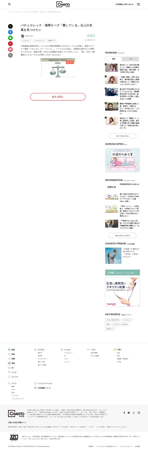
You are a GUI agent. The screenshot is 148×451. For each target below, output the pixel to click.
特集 (13, 354)
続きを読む (58, 96)
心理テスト (109, 329)
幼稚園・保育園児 (122, 359)
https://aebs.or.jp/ (55, 439)
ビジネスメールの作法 (120, 324)
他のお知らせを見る (122, 235)
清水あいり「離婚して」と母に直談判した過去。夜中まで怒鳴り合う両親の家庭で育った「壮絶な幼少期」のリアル (129, 123)
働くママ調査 (42, 365)
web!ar (20, 427)
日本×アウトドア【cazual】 (60, 427)
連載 (13, 359)
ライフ (14, 383)
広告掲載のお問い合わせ (124, 4)
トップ (10, 11)
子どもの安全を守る (112, 320)
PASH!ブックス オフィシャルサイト (117, 427)
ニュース (15, 377)
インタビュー (26, 40)
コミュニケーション (18, 398)
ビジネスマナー (43, 359)
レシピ (14, 372)
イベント (67, 362)
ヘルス (93, 350)
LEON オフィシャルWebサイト (78, 427)
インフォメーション (45, 383)
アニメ (66, 359)
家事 (13, 386)
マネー (14, 389)
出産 (118, 356)
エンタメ (17, 11)
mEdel (25, 427)
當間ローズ (51, 40)
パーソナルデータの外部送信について (106, 446)
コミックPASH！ (101, 427)
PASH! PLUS (31, 427)
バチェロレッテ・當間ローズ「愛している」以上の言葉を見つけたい (42, 11)
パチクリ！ (92, 427)
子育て (119, 350)
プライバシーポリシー (126, 446)
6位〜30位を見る (122, 136)
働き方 (40, 353)
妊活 (118, 353)
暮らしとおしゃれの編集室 (43, 427)
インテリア (15, 395)
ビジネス (41, 350)
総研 (13, 350)
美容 (13, 392)
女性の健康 (94, 353)
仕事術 (40, 356)
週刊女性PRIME (12, 427)
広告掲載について (44, 388)
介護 (107, 324)
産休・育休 (41, 362)
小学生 (119, 362)
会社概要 (137, 446)
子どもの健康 (95, 356)
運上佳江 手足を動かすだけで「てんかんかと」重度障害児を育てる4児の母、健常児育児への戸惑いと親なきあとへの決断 (130, 94)
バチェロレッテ (39, 40)
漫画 (13, 363)
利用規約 (91, 446)
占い (13, 368)
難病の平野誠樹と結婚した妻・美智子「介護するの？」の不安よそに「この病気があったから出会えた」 (129, 108)
